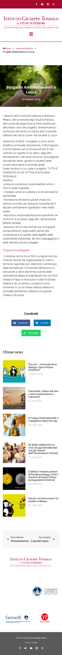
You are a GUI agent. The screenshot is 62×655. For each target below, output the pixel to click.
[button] (20, 323)
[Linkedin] (48, 4)
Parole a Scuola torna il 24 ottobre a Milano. (43, 500)
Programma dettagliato (16, 250)
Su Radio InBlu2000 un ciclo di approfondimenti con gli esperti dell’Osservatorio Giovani (43, 449)
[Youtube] (42, 4)
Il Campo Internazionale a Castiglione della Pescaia (43, 419)
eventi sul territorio (24, 48)
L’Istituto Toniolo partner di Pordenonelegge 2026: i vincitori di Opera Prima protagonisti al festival (43, 475)
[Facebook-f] (36, 4)
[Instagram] (53, 4)
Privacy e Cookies (31, 643)
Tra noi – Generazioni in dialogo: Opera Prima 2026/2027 (42, 367)
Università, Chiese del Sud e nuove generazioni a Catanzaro (43, 394)
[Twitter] (25, 648)
